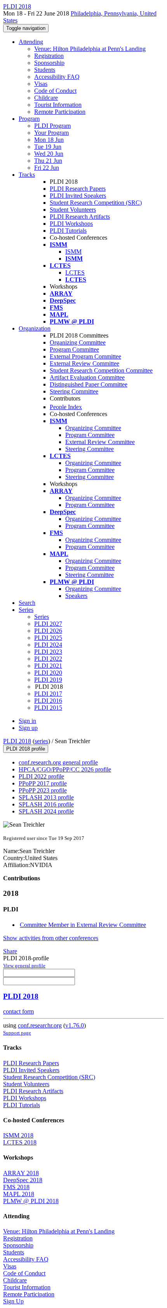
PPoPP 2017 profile (43, 783)
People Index (66, 407)
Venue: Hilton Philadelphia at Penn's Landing (90, 48)
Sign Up (13, 1301)
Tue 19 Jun (47, 146)
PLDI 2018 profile (25, 749)
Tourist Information (58, 104)
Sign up (28, 728)
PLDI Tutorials (68, 230)
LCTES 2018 (20, 1142)
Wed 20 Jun (48, 153)
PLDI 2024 (48, 644)
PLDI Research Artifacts (80, 216)
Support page (17, 1033)
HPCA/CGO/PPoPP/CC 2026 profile (65, 769)
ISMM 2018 (18, 1135)
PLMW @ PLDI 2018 (31, 1201)
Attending (31, 41)
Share (10, 951)
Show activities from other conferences (50, 938)
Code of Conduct (55, 90)
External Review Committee (84, 363)
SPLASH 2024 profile (46, 811)
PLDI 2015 (48, 707)
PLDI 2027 (48, 623)
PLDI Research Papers (78, 188)
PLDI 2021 (48, 665)
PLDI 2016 (48, 700)
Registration (49, 55)
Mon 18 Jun (49, 139)
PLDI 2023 (48, 651)
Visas (40, 83)
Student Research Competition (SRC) (96, 202)
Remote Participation (59, 111)
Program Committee (74, 349)
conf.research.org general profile (58, 762)
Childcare (46, 97)
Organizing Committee (78, 342)
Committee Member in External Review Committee (83, 924)
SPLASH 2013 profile (46, 797)
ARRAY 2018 (21, 1173)
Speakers (76, 595)
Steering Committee (74, 391)
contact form (18, 1011)
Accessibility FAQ (57, 76)
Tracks (27, 174)
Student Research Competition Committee (101, 370)
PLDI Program (52, 125)
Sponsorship (49, 62)
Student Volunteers (73, 209)
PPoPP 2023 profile (43, 790)
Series (41, 616)
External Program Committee (85, 356)
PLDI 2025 (48, 637)
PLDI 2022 (48, 658)
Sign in (27, 721)
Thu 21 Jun (48, 160)
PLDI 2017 (48, 693)
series (41, 741)
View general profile (24, 965)
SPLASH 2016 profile (46, 804)
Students (44, 69)
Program (29, 118)
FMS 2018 (16, 1187)
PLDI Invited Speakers (78, 195)
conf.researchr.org (40, 1025)
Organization (34, 328)
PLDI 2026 (48, 630)
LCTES (75, 272)
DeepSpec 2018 (22, 1180)
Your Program (51, 132)
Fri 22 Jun (46, 167)
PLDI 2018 (17, 741)
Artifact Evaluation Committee (87, 377)
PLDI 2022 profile (41, 776)
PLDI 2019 (48, 679)
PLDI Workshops (71, 223)
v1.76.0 (74, 1025)
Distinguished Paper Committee (88, 384)
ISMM (73, 251)
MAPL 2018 (18, 1194)
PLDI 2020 (48, 672)
